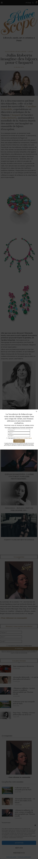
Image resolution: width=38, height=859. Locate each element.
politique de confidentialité (24, 438)
